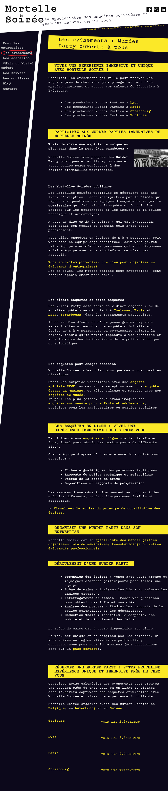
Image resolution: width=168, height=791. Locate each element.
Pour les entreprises (12, 45)
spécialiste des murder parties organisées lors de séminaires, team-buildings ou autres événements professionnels (104, 544)
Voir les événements (120, 721)
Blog (7, 83)
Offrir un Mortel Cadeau (17, 65)
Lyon (134, 102)
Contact (10, 88)
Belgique (56, 708)
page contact (85, 648)
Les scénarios (16, 58)
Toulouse (138, 115)
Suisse (116, 708)
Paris (135, 106)
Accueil (91, 29)
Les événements (17, 52)
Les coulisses (16, 78)
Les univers (14, 73)
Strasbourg (140, 111)
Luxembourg (85, 708)
